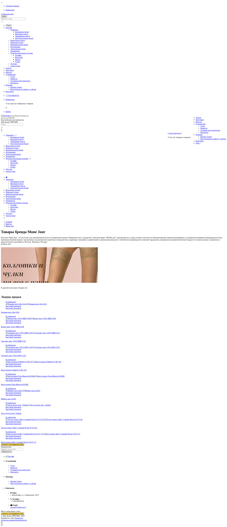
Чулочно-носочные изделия (21, 53)
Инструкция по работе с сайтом (23, 89)
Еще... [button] (198, 143)
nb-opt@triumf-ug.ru (18, 507)
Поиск (9, 25)
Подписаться (6, 447)
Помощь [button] (199, 135)
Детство (13, 64)
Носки (17, 60)
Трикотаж (14, 30)
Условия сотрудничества (20, 81)
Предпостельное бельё (24, 38)
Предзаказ (10, 70)
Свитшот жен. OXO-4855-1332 (13, 356)
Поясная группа (16, 43)
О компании (11, 74)
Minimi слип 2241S (8, 399)
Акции (8, 68)
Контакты (14, 83)
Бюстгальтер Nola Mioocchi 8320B (14, 384)
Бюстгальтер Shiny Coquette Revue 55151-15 (18, 442)
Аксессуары (15, 66)
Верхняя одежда (21, 34)
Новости (13, 79)
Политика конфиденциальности (14, 520)
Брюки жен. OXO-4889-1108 (12, 327)
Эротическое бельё (18, 49)
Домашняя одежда (22, 36)
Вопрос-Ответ (16, 87)
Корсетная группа (17, 40)
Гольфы (18, 55)
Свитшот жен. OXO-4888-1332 (13, 341)
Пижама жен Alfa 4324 (10, 312)
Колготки (19, 57)
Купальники (15, 47)
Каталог (9, 28)
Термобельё (15, 51)
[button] (12, 6)
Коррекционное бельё (19, 45)
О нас (12, 77)
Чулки (17, 62)
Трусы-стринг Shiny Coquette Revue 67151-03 (19, 428)
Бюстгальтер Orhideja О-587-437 (14, 370)
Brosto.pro (19, 518)
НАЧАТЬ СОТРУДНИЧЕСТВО (12, 444)
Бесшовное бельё (22, 32)
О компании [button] (201, 124)
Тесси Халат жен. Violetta (11, 413)
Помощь (9, 85)
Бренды (9, 72)
